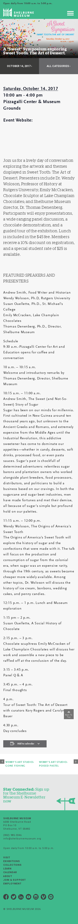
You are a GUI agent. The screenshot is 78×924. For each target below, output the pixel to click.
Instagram (36, 897)
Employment (12, 883)
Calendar (10, 872)
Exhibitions (11, 861)
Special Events (11, 45)
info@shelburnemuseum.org (22, 838)
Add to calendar (25, 743)
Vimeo (43, 897)
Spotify (51, 897)
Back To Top (68, 716)
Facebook (6, 897)
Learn (7, 868)
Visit (6, 857)
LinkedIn (21, 897)
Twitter (13, 897)
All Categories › (58, 66)
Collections (12, 865)
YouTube (28, 897)
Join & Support (14, 880)
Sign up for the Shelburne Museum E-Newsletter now (26, 795)
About (7, 876)
